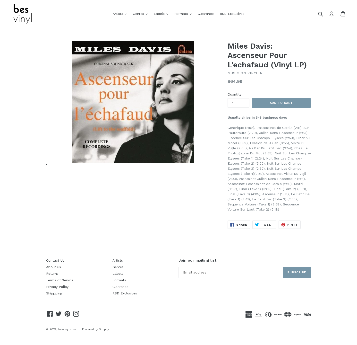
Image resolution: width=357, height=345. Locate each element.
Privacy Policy (57, 287)
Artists (121, 13)
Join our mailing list (197, 260)
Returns (52, 273)
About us (53, 267)
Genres (141, 13)
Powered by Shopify (95, 329)
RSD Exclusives (232, 14)
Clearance (206, 14)
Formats (184, 13)
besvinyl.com (67, 329)
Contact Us (55, 260)
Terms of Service (60, 280)
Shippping (54, 293)
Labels (162, 13)
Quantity (234, 94)
